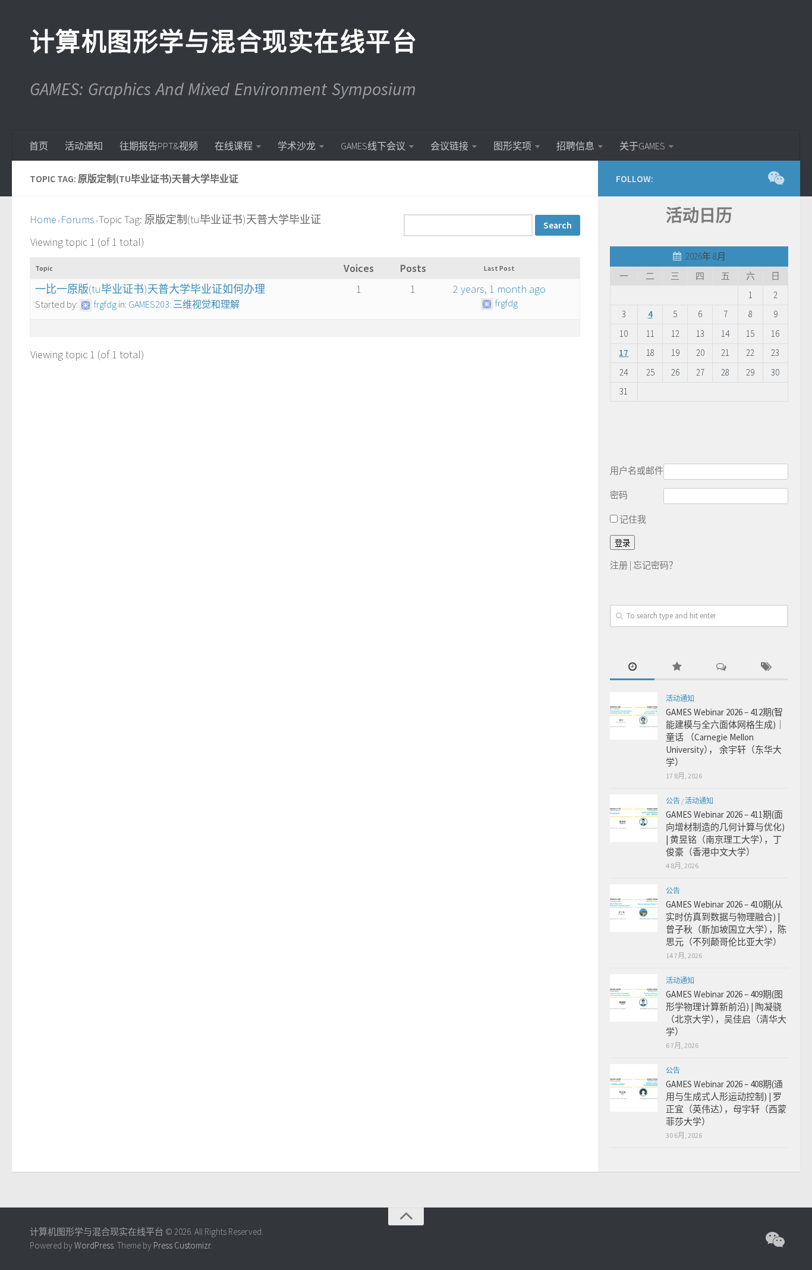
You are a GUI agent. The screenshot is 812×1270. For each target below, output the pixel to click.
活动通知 (84, 146)
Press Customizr (181, 1245)
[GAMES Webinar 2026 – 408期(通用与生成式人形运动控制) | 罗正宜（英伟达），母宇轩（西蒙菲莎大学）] (633, 1088)
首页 (38, 146)
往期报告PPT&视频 (158, 146)
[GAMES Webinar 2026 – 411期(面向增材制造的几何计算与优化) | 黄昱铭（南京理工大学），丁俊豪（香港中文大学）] (633, 818)
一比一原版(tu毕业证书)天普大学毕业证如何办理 (150, 289)
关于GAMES (642, 146)
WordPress (94, 1245)
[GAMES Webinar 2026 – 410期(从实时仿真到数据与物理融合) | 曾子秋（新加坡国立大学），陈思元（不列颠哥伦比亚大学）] (633, 908)
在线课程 (234, 146)
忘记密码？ (655, 565)
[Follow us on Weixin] (775, 178)
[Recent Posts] (632, 667)
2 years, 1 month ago (499, 289)
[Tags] (766, 667)
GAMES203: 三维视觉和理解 (184, 304)
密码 (619, 495)
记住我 (632, 519)
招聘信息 (575, 146)
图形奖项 (512, 146)
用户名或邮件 (636, 470)
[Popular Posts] (676, 667)
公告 (673, 800)
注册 (619, 565)
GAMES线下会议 (373, 146)
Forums (78, 219)
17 (623, 352)
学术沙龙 (297, 146)
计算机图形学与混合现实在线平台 (223, 41)
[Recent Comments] (721, 667)
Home (43, 219)
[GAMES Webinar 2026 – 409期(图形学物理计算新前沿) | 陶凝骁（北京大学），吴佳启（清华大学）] (633, 998)
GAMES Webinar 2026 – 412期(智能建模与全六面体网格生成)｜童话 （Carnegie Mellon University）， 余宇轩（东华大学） (725, 737)
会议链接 (449, 146)
